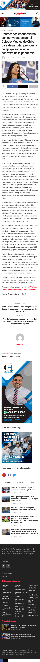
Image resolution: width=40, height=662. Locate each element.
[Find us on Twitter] (8, 566)
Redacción (11, 58)
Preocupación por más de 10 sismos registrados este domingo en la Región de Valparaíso (24, 499)
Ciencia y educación (5, 597)
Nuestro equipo (7, 573)
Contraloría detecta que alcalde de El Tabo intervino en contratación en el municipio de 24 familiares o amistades (24, 531)
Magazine (18, 609)
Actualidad (10, 30)
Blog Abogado (6, 592)
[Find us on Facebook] (3, 566)
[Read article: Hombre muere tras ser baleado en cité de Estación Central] (6, 627)
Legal (16, 606)
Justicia (17, 603)
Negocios (18, 616)
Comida (4, 605)
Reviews (30, 605)
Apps (3, 589)
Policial (30, 595)
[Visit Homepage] (20, 13)
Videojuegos (31, 615)
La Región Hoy (10, 650)
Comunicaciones (7, 608)
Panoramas (31, 590)
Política (30, 597)
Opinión (30, 588)
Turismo (30, 613)
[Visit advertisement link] (20, 5)
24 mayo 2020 (22, 58)
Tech (29, 610)
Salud (29, 607)
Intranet (4, 577)
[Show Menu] (2, 13)
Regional (30, 600)
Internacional (19, 599)
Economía (18, 589)
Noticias (30, 585)
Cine (3, 602)
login (7, 353)
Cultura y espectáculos (6, 613)
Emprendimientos (21, 592)
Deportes (18, 585)
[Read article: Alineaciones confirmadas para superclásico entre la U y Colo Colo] (6, 636)
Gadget (17, 596)
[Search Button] (37, 13)
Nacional (18, 612)
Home (3, 30)
